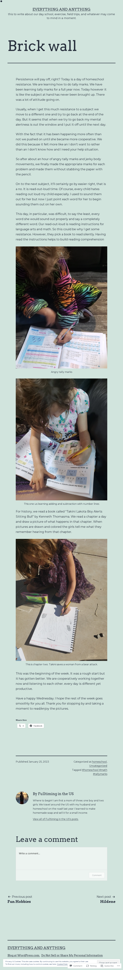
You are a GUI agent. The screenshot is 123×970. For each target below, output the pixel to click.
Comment (97, 875)
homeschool (99, 761)
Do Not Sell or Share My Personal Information (72, 955)
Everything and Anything (61, 9)
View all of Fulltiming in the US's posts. (55, 819)
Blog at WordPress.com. (24, 955)
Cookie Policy (63, 964)
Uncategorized (98, 765)
